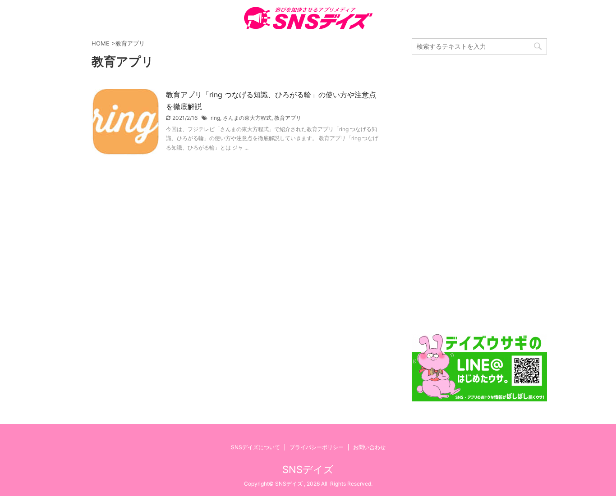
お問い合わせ (369, 447)
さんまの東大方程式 (247, 117)
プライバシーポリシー (317, 447)
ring (215, 117)
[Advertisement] (479, 194)
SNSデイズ (308, 469)
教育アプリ (287, 117)
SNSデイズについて (255, 447)
